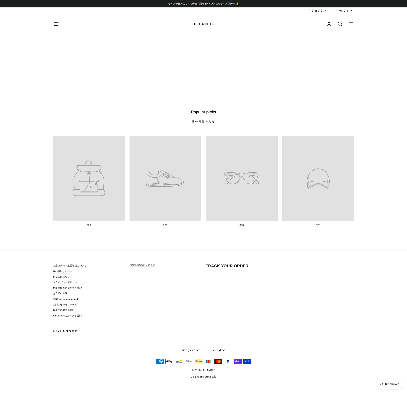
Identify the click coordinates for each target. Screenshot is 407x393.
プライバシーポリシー (65, 282)
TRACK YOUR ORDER (227, 266)
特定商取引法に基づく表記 (67, 288)
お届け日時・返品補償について (70, 265)
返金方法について (62, 277)
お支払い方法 (60, 293)
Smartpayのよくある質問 (67, 315)
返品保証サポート (62, 271)
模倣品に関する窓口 (64, 310)
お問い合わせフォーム (65, 304)
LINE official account (65, 299)
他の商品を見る (203, 121)
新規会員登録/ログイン (142, 264)
